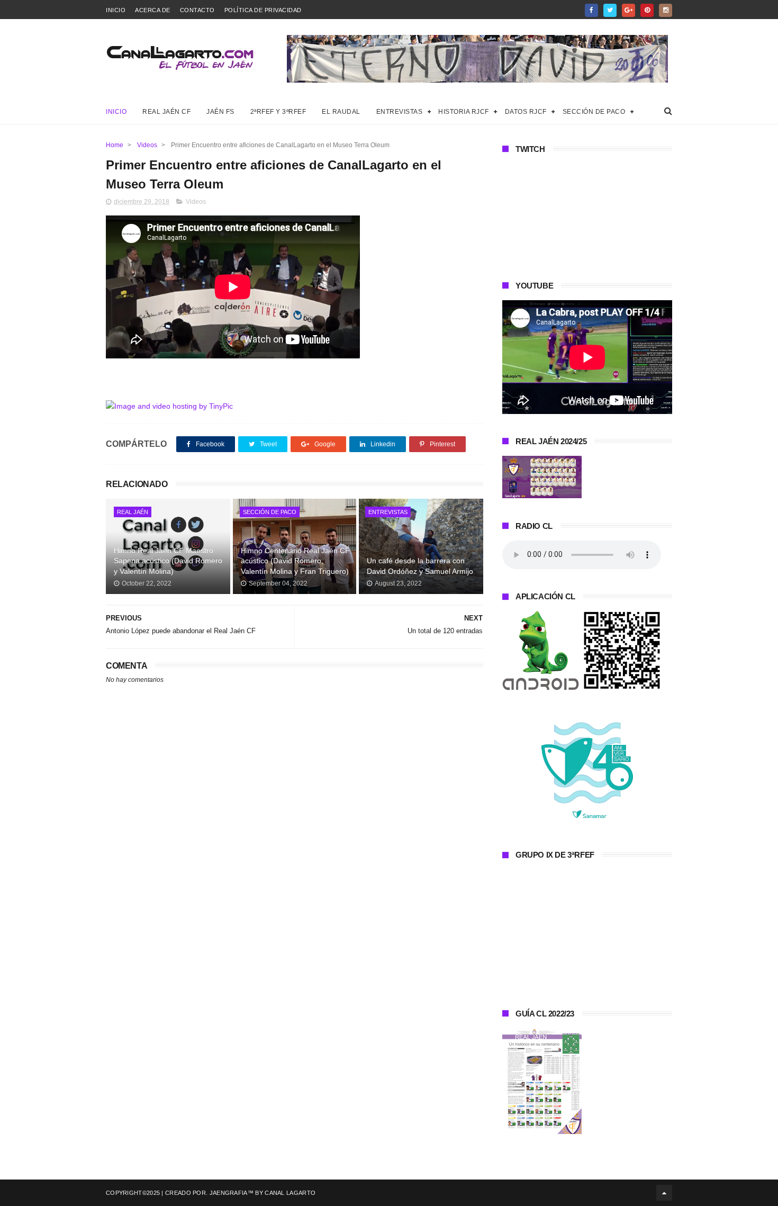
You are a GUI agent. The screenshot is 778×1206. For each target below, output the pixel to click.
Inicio (115, 10)
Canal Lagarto (290, 1193)
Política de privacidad (263, 10)
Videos (147, 145)
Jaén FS (220, 111)
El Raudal (341, 111)
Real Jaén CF (166, 111)
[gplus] (628, 10)
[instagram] (665, 10)
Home (114, 145)
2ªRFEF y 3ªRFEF (278, 111)
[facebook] (591, 10)
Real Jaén (132, 512)
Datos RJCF (526, 111)
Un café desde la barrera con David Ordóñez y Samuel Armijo (420, 565)
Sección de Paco (594, 111)
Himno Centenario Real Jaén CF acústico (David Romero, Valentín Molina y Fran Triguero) (295, 560)
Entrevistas (399, 111)
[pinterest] (647, 10)
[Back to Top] (664, 1193)
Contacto (197, 10)
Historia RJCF (463, 111)
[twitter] (610, 10)
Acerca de (152, 10)
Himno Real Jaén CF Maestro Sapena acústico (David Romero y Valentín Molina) (168, 560)
